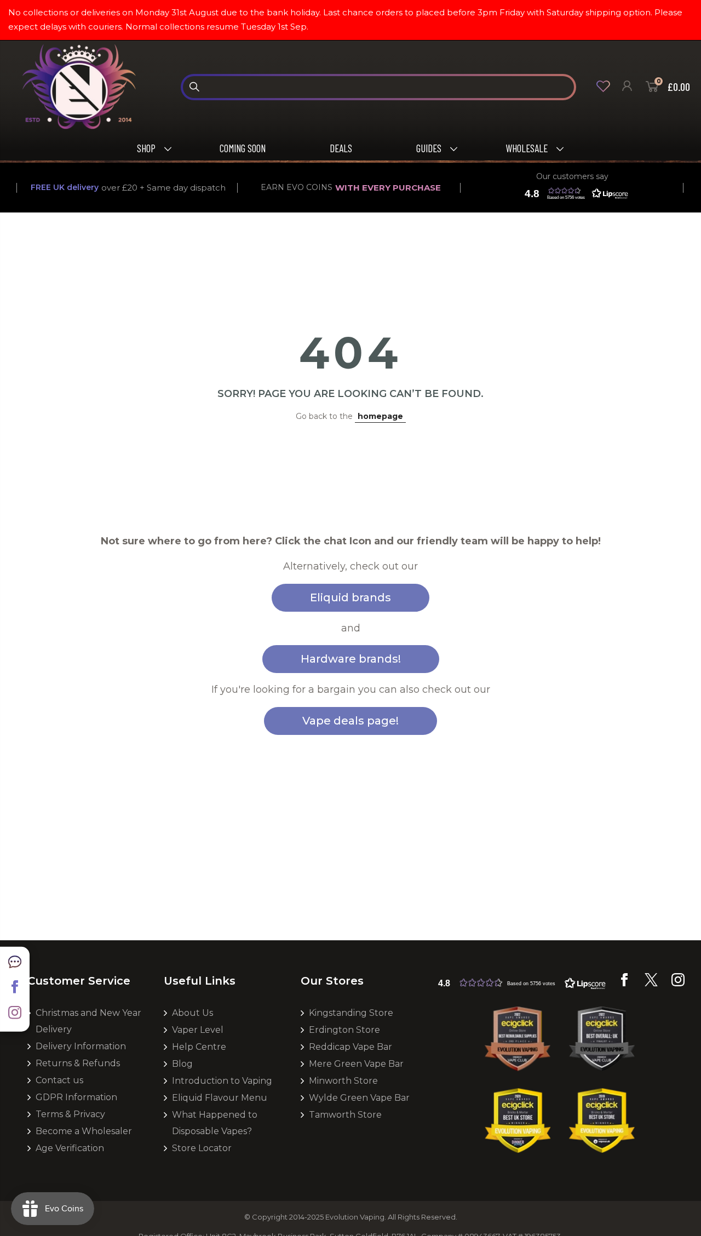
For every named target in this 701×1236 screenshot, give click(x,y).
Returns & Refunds (78, 1063)
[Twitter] (651, 983)
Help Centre (199, 1047)
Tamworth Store (345, 1114)
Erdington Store (344, 1030)
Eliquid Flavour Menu (219, 1098)
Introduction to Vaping (222, 1081)
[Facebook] (624, 983)
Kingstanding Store (351, 1013)
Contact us (59, 1080)
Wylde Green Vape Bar (359, 1098)
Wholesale (526, 148)
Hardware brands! (351, 658)
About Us (192, 1013)
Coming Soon (243, 148)
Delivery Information (81, 1046)
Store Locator (202, 1148)
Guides (428, 148)
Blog (182, 1064)
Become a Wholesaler (84, 1131)
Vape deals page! (350, 720)
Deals (341, 148)
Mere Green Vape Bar (356, 1064)
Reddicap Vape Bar (350, 1047)
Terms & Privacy (70, 1114)
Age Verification (70, 1148)
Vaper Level (197, 1030)
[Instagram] (678, 983)
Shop (146, 148)
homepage (380, 416)
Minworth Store (343, 1081)
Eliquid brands (350, 597)
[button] (574, 193)
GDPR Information (76, 1097)
